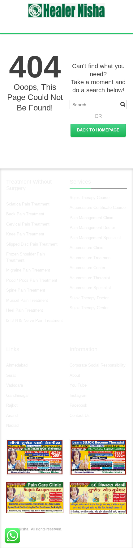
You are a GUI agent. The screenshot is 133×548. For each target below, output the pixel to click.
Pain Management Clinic (91, 217)
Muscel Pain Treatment (27, 300)
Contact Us (80, 415)
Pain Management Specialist (95, 237)
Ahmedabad (17, 365)
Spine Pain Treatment (25, 290)
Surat (11, 375)
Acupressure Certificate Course (98, 207)
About (75, 375)
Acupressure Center (87, 267)
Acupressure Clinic (86, 247)
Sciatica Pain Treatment (27, 204)
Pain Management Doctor (92, 227)
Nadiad (13, 425)
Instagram (79, 395)
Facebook (78, 405)
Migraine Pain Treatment (28, 270)
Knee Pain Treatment (25, 234)
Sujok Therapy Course (89, 197)
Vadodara (14, 385)
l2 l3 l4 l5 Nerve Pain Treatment (34, 320)
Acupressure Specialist (90, 287)
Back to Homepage (98, 130)
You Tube (78, 385)
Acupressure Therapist (90, 278)
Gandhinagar (17, 395)
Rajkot (12, 405)
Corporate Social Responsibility (98, 365)
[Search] (123, 104)
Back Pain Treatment (25, 214)
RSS (67, 24)
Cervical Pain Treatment (27, 224)
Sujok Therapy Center (89, 307)
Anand (12, 415)
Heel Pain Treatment (24, 310)
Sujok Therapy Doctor (89, 298)
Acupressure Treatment (91, 257)
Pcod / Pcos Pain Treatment (31, 280)
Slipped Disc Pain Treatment (32, 244)
